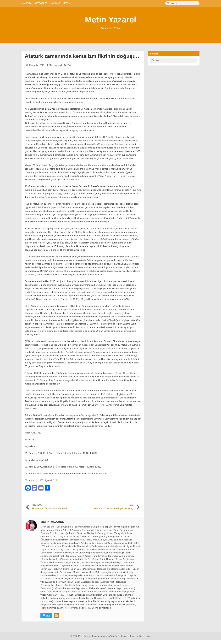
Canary (124, 636)
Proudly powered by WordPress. (106, 636)
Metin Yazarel (110, 19)
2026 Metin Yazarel (81, 636)
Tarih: (70, 65)
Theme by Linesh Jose (140, 636)
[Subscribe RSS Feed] (56, 615)
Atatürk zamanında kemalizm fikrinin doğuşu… (83, 56)
